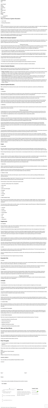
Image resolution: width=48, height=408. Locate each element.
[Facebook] (6, 404)
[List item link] (9, 395)
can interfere (20, 252)
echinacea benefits (16, 94)
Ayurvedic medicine (4, 156)
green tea (21, 169)
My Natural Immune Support (10, 255)
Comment (2, 361)
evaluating (5, 166)
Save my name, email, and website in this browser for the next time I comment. (15, 381)
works (2, 239)
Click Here (16, 338)
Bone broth (2, 148)
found (30, 96)
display (4, 178)
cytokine (43, 231)
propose (14, 200)
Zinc (1, 249)
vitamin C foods (6, 181)
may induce (37, 231)
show (22, 120)
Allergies (11, 71)
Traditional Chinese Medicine (19, 119)
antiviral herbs (35, 27)
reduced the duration (14, 112)
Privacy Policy (34, 390)
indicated (42, 101)
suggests (23, 138)
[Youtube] (11, 404)
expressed (11, 267)
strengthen (21, 170)
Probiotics (2, 229)
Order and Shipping (35, 392)
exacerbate (29, 297)
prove (4, 297)
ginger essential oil (9, 159)
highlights (7, 291)
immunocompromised (16, 167)
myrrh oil (15, 267)
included (21, 242)
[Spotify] (13, 404)
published (19, 272)
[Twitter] (8, 404)
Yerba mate (11, 170)
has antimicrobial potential (11, 160)
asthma (11, 74)
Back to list (2, 352)
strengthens (45, 262)
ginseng (3, 130)
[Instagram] (3, 404)
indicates (5, 45)
